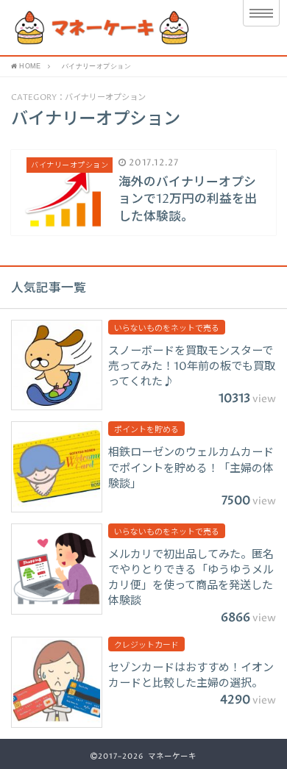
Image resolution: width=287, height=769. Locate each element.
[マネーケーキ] (112, 27)
